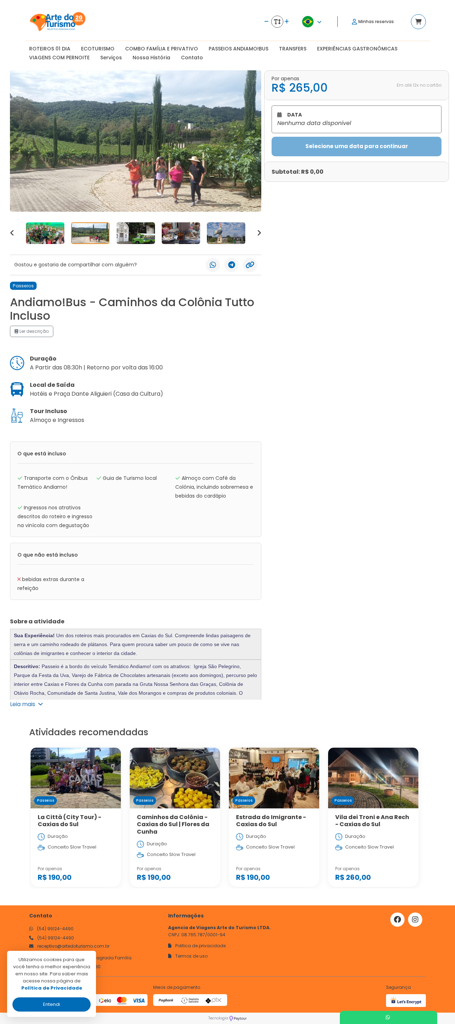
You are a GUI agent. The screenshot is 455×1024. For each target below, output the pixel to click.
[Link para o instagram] (415, 919)
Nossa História (151, 57)
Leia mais (24, 704)
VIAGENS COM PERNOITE (59, 57)
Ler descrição (33, 331)
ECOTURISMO (97, 48)
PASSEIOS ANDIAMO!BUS (238, 48)
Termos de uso (191, 956)
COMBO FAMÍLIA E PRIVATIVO (161, 48)
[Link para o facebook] (397, 919)
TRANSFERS (292, 48)
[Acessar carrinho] (418, 21)
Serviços (111, 57)
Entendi (51, 1004)
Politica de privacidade (200, 946)
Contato (192, 57)
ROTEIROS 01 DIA (49, 48)
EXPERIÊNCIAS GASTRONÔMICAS (357, 48)
